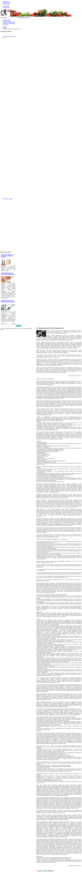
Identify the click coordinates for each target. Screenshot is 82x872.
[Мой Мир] (49, 871)
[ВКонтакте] (45, 871)
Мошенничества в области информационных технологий (8, 301)
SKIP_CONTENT (7, 2)
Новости (5, 27)
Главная (5, 26)
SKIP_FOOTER (6, 3)
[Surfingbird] (53, 871)
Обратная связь (6, 7)
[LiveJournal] (50, 871)
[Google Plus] (52, 871)
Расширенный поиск (25, 17)
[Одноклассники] (48, 871)
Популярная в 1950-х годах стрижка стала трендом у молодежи (7, 255)
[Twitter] (46, 871)
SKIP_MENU (6, 1)
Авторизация (6, 6)
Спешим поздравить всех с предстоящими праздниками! (8, 273)
